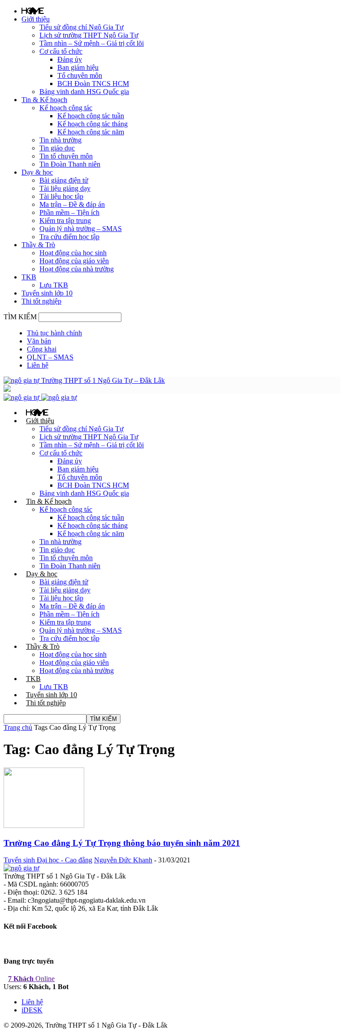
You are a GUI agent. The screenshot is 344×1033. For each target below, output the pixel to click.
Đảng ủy (69, 59)
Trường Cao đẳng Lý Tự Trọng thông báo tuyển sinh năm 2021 (122, 843)
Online (31, 978)
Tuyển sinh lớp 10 (47, 293)
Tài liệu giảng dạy (64, 188)
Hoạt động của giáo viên (74, 261)
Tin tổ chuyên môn (66, 156)
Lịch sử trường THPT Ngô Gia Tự (88, 35)
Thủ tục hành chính (54, 333)
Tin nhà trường (60, 140)
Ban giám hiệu (78, 67)
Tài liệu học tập (61, 196)
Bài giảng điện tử (63, 180)
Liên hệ (37, 365)
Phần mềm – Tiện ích (69, 212)
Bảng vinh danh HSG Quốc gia (84, 91)
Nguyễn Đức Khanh (123, 860)
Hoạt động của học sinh (73, 253)
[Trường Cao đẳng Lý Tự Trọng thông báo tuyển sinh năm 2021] (44, 825)
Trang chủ (18, 727)
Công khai (41, 349)
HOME (33, 10)
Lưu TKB (53, 285)
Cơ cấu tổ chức (60, 51)
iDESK (32, 1010)
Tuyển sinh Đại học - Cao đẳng (48, 860)
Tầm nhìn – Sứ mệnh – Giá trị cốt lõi (91, 43)
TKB (29, 277)
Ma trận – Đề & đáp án (72, 204)
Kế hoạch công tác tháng (92, 124)
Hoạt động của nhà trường (76, 269)
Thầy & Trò (38, 245)
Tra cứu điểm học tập (69, 236)
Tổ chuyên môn (79, 75)
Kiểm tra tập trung (65, 220)
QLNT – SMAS (50, 357)
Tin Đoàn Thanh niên (69, 164)
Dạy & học (37, 172)
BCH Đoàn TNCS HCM (93, 83)
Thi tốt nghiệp (41, 301)
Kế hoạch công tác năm (90, 132)
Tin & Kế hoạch (44, 99)
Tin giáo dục (57, 148)
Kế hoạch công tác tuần (90, 116)
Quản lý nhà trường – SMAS (80, 228)
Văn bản (39, 341)
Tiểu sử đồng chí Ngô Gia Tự (81, 27)
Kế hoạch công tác (65, 107)
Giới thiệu (36, 19)
